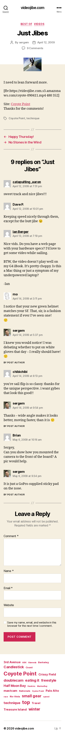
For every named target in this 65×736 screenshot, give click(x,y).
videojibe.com (32, 8)
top (26, 702)
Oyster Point (38, 691)
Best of (26, 23)
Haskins (31, 686)
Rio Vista (15, 696)
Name (9, 571)
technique (32, 118)
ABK (24, 662)
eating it (32, 680)
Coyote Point (20, 104)
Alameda (32, 662)
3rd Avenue (12, 662)
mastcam (10, 690)
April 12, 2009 (46, 42)
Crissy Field (47, 674)
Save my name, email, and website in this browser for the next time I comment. (31, 624)
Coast (29, 667)
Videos (39, 23)
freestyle (49, 680)
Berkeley (43, 662)
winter (34, 709)
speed (46, 697)
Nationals (24, 690)
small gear (31, 696)
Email (8, 588)
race (6, 697)
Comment (11, 536)
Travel (36, 703)
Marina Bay (42, 686)
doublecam (13, 680)
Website (9, 605)
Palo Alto (52, 690)
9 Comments (35, 48)
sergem (24, 42)
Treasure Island (15, 709)
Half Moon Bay (15, 686)
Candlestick (14, 667)
